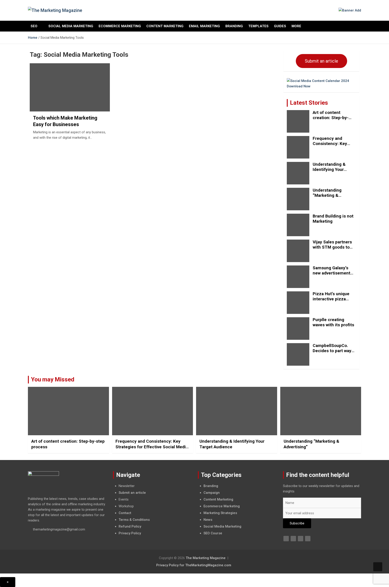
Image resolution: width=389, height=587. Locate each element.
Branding (234, 26)
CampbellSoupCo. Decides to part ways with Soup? (333, 350)
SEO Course (213, 533)
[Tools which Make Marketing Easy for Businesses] (69, 87)
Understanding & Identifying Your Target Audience (329, 169)
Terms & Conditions (134, 520)
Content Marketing (164, 26)
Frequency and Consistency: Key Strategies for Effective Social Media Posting (151, 447)
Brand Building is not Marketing (333, 218)
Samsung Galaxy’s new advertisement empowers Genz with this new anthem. (333, 275)
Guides (280, 26)
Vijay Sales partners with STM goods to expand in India (332, 247)
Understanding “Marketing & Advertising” (327, 195)
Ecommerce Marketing (120, 26)
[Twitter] (293, 538)
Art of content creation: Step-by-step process (330, 117)
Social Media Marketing (70, 26)
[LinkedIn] (300, 538)
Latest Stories (309, 102)
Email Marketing (204, 26)
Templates (258, 26)
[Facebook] (286, 538)
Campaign (212, 493)
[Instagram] (307, 538)
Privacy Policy (130, 533)
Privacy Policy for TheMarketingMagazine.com (193, 565)
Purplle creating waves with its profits (333, 322)
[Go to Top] (377, 566)
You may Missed (52, 379)
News (208, 520)
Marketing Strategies (220, 513)
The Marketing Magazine (206, 558)
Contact (125, 513)
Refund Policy (130, 526)
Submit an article (321, 61)
